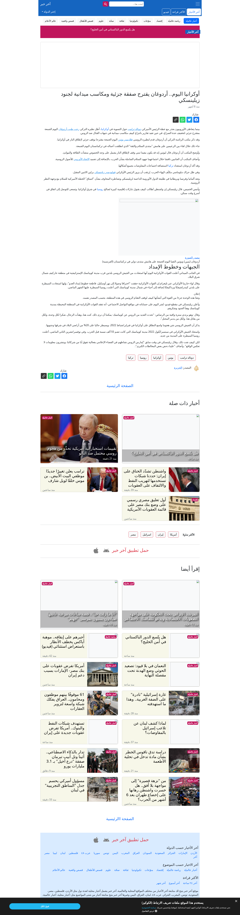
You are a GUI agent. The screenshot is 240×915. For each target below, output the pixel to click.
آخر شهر (161, 883)
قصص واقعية (76, 870)
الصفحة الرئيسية (120, 385)
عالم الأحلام (59, 870)
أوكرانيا (105, 129)
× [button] (236, 901)
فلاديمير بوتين (125, 139)
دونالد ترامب (134, 129)
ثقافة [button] (121, 20)
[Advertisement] (120, 65)
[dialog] (120, 906)
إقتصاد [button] (159, 20)
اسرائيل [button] (147, 534)
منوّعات (149, 870)
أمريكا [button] (173, 534)
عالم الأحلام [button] (50, 20)
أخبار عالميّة (129, 417)
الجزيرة (178, 367)
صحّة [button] (111, 20)
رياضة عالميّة (110, 636)
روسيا (100, 189)
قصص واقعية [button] (67, 20)
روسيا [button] (143, 357)
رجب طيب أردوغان (68, 129)
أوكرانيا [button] (157, 357)
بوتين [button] (170, 357)
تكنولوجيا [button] (134, 20)
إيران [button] (160, 534)
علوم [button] (101, 20)
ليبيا (55, 853)
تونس (106, 853)
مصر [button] (133, 534)
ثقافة (125, 870)
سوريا (97, 853)
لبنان (62, 853)
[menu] (197, 4)
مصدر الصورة (192, 257)
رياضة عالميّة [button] (174, 20)
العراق (136, 853)
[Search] (106, 4)
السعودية (160, 853)
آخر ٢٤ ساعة (190, 883)
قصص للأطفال (94, 870)
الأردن (194, 853)
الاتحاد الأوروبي (81, 159)
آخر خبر (45, 4)
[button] (106, 550)
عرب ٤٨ (85, 853)
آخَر (195, 857)
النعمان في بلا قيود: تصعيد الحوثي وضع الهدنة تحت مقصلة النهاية (112, 35)
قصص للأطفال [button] (86, 20)
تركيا (170, 165)
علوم (108, 870)
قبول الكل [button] (45, 906)
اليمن (115, 853)
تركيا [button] (130, 357)
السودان (147, 853)
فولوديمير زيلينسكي (105, 172)
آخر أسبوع (174, 883)
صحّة (117, 870)
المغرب (125, 853)
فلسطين (73, 853)
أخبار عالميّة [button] (191, 20)
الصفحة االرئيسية (120, 818)
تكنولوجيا (136, 870)
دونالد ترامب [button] (187, 357)
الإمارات (182, 853)
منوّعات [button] (147, 20)
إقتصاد (195, 499)
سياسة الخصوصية (149, 907)
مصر (47, 853)
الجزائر (171, 853)
